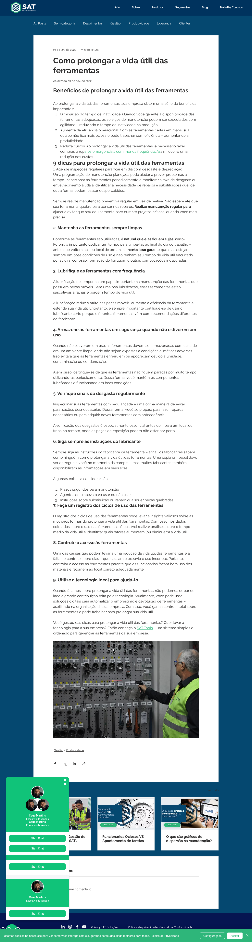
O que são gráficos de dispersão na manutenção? (189, 838)
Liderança (164, 23)
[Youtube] (84, 926)
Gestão (115, 23)
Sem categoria (64, 23)
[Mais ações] (196, 49)
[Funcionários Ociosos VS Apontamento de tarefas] (126, 814)
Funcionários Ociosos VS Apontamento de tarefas (123, 838)
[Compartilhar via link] (84, 764)
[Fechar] (247, 936)
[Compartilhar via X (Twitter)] (65, 764)
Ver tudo (213, 790)
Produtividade (139, 23)
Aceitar (235, 936)
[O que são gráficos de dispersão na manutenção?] (189, 814)
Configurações (212, 936)
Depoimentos (93, 23)
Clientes (185, 23)
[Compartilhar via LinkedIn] (74, 764)
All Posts (39, 23)
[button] (154, 7)
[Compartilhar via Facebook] (55, 764)
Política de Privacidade (165, 936)
